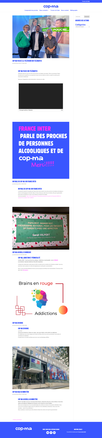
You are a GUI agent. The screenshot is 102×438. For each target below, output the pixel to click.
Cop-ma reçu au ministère (20, 392)
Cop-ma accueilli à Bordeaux (21, 252)
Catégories (80, 24)
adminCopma (16, 63)
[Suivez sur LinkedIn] (47, 432)
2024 (26, 63)
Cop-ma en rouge (17, 323)
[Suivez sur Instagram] (54, 432)
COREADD (56, 260)
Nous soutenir (65, 10)
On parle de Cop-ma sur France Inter (24, 181)
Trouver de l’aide (86, 1)
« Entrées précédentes (17, 419)
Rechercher (87, 16)
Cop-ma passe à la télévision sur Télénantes (27, 61)
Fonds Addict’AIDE (82, 431)
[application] (41, 96)
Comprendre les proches (31, 10)
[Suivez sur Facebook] (51, 432)
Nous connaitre (43, 10)
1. (26, 110)
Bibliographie (73, 10)
